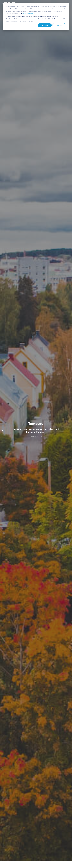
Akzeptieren (44, 25)
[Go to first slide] (69, 430)
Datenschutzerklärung (28, 13)
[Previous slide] (3, 430)
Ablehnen (59, 25)
